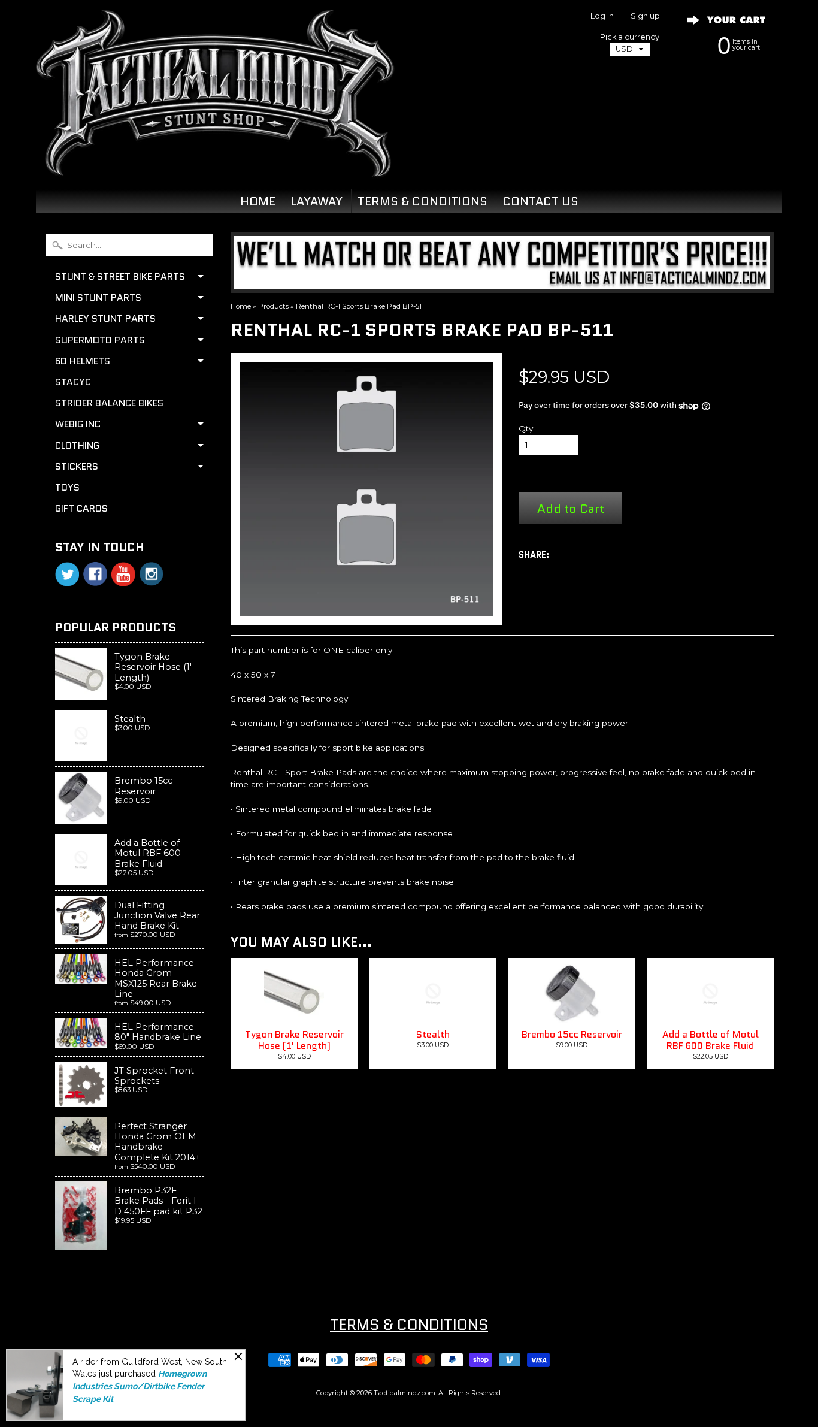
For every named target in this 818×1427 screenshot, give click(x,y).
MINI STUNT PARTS (98, 297)
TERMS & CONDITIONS (422, 201)
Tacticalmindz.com (404, 1393)
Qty (526, 428)
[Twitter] (67, 574)
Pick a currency (629, 36)
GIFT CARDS (81, 508)
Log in (602, 16)
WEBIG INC (78, 424)
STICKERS (76, 466)
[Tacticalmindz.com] (215, 163)
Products (273, 306)
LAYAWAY (316, 201)
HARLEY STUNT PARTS (105, 318)
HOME (257, 201)
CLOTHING (77, 445)
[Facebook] (95, 574)
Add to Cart (570, 508)
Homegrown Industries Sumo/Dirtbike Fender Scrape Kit (139, 1386)
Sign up (645, 16)
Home (241, 306)
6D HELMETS (82, 361)
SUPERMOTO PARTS (100, 340)
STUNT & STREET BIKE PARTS (120, 276)
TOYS (67, 487)
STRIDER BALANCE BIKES (109, 403)
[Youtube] (123, 574)
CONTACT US (540, 201)
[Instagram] (151, 574)
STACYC (73, 382)
